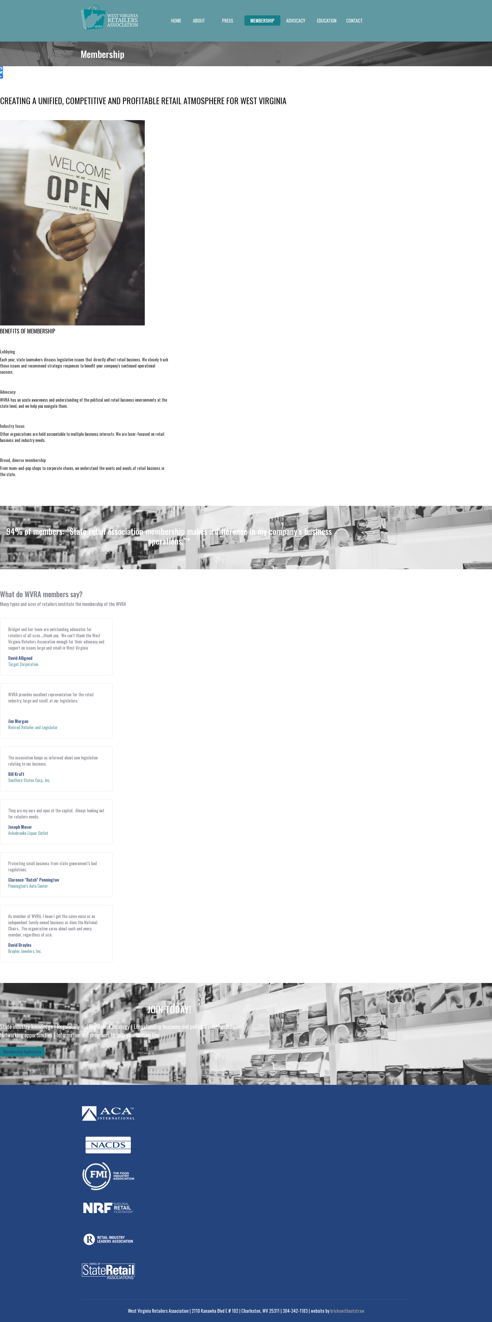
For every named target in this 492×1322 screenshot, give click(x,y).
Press (227, 20)
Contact (354, 20)
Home (176, 20)
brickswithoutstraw (347, 1310)
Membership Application (22, 1052)
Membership (262, 20)
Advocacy (295, 20)
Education (326, 20)
